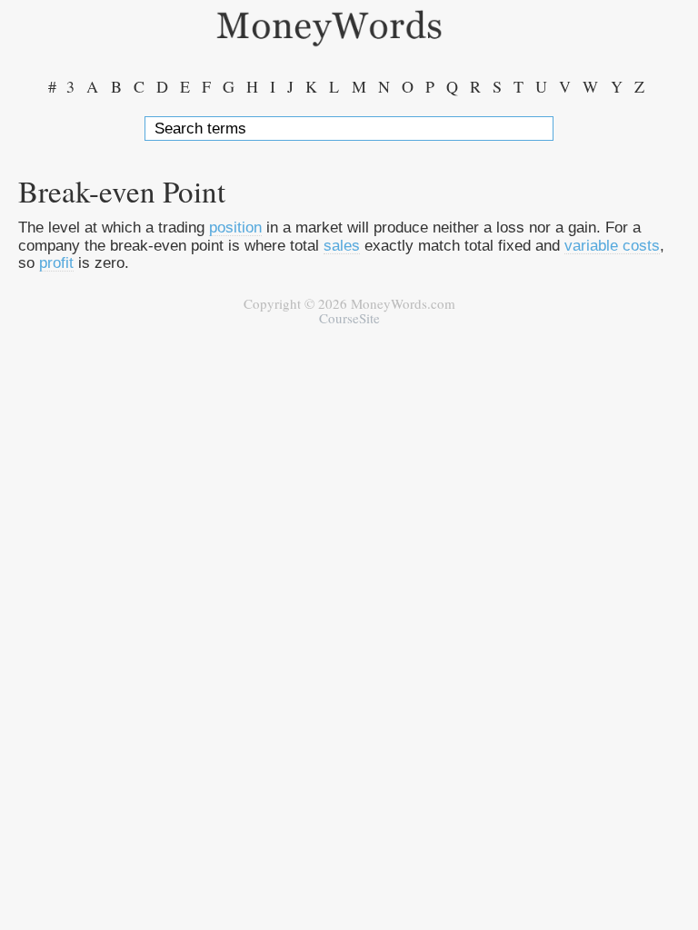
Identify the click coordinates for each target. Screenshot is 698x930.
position (235, 227)
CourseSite (349, 318)
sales (342, 245)
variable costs (612, 245)
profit (56, 262)
